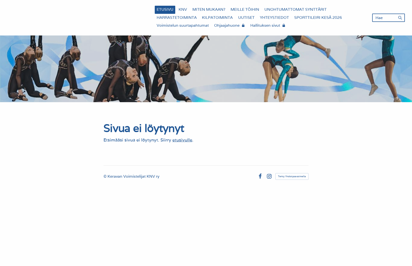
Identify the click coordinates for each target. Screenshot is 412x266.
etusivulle (182, 140)
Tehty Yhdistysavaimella (292, 176)
